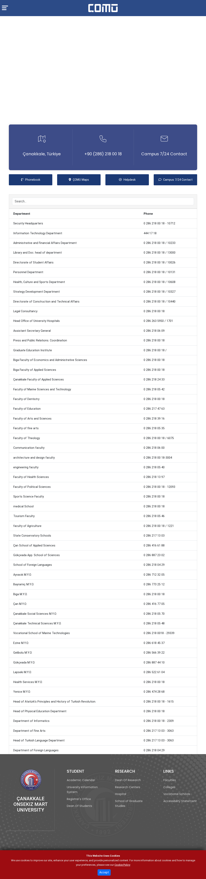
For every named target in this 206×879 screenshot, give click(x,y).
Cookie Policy (122, 864)
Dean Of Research (128, 780)
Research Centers (127, 787)
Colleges (169, 787)
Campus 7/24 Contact (164, 154)
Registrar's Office (79, 799)
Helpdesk (136, 179)
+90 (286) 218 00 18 (103, 154)
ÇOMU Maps (86, 179)
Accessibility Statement (180, 801)
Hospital (120, 794)
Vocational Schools (176, 794)
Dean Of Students (79, 806)
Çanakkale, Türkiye (42, 154)
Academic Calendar (81, 780)
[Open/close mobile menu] (6, 7)
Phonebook (38, 179)
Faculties (169, 780)
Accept (104, 872)
